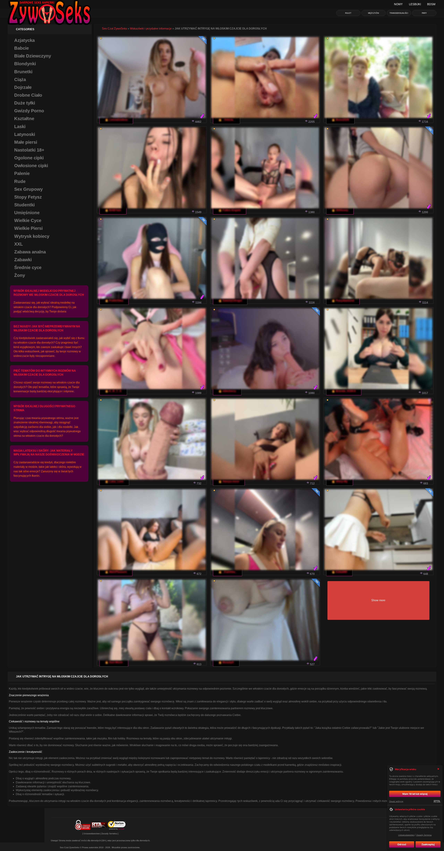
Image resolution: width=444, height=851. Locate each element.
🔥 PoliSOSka (114, 300)
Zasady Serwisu (109, 833)
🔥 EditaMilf (339, 571)
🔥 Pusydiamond (343, 300)
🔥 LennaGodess (116, 119)
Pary (424, 13)
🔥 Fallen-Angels (229, 210)
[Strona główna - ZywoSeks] (49, 4)
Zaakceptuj (428, 844)
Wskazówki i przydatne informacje (151, 28)
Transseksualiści (399, 13)
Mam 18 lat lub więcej (415, 793)
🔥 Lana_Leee (114, 481)
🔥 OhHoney (340, 210)
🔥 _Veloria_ (226, 119)
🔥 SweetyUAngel (230, 300)
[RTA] (437, 801)
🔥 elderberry (227, 390)
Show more (378, 600)
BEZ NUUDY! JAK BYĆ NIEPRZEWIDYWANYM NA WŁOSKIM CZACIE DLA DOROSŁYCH (47, 328)
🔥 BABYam (113, 210)
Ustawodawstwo (92, 833)
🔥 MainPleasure (116, 571)
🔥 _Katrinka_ (227, 571)
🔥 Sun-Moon (114, 662)
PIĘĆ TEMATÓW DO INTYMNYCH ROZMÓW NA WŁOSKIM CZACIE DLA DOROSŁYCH (45, 372)
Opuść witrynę (396, 801)
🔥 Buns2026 (340, 119)
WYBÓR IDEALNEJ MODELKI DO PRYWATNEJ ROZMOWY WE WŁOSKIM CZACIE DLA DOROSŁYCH (49, 292)
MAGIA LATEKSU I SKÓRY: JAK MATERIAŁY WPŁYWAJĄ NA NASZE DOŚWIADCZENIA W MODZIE (49, 452)
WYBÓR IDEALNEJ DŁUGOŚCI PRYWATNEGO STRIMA (44, 408)
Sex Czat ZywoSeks (114, 28)
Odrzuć (401, 844)
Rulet (348, 13)
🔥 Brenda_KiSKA (344, 390)
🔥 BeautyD (226, 662)
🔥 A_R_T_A (113, 390)
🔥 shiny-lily (340, 481)
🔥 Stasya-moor (228, 481)
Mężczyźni (373, 13)
